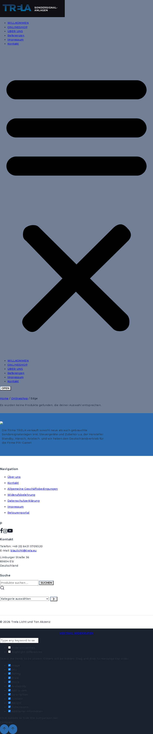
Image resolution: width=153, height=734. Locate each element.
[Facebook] (1, 532)
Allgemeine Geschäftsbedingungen (32, 489)
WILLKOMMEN (18, 23)
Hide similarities (23, 647)
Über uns (14, 477)
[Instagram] (5, 532)
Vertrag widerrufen (76, 633)
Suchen (46, 582)
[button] (76, 202)
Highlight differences (26, 652)
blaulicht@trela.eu (23, 550)
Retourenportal (18, 512)
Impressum (15, 39)
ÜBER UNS (15, 31)
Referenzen (15, 35)
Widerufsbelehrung (21, 494)
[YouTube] (10, 532)
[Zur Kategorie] (53, 599)
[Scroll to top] (4, 729)
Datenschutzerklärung (23, 500)
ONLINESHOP (17, 27)
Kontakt (13, 43)
